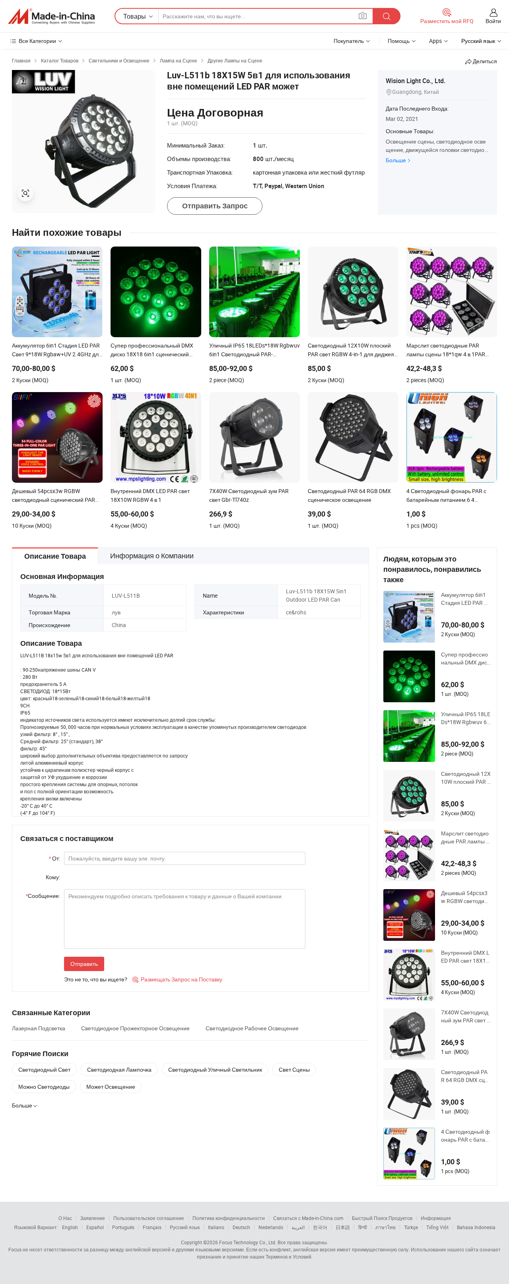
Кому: (53, 877)
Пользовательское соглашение (148, 1218)
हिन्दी (362, 1227)
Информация (436, 1218)
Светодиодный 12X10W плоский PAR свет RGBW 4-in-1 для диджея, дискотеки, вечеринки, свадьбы (466, 778)
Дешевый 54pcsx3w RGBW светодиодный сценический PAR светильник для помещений (466, 897)
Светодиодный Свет (44, 1069)
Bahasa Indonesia (476, 1227)
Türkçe (411, 1227)
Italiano (216, 1227)
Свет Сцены (294, 1069)
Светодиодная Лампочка (119, 1069)
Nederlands (270, 1227)
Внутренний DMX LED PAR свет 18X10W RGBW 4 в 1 (465, 957)
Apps (435, 41)
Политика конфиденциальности (228, 1218)
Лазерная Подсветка (38, 1028)
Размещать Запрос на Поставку (177, 979)
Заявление (92, 1218)
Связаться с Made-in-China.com (308, 1218)
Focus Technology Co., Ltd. (247, 1242)
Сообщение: (42, 895)
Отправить (84, 963)
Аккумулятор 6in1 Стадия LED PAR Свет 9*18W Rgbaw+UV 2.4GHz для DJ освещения (466, 599)
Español (95, 1227)
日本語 (343, 1227)
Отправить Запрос (215, 206)
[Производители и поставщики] (51, 16)
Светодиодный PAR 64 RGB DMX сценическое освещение (465, 1076)
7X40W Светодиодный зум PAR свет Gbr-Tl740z (466, 1016)
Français (152, 1227)
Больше (396, 160)
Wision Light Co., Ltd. (415, 80)
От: (54, 858)
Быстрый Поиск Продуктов (382, 1218)
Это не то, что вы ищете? (95, 979)
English (70, 1227)
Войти (493, 21)
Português (123, 1227)
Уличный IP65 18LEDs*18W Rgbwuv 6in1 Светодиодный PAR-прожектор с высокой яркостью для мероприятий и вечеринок (465, 718)
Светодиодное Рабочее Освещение (252, 1028)
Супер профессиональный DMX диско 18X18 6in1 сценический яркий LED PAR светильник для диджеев (466, 658)
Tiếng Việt (437, 1227)
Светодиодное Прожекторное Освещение (135, 1028)
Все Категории (37, 41)
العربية (298, 1227)
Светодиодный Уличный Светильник (215, 1069)
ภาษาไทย (385, 1227)
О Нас (65, 1218)
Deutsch (241, 1227)
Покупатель (349, 41)
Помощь (399, 41)
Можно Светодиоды (44, 1086)
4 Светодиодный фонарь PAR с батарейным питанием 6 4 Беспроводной (465, 1136)
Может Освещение (110, 1086)
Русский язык (185, 1227)
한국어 (320, 1227)
